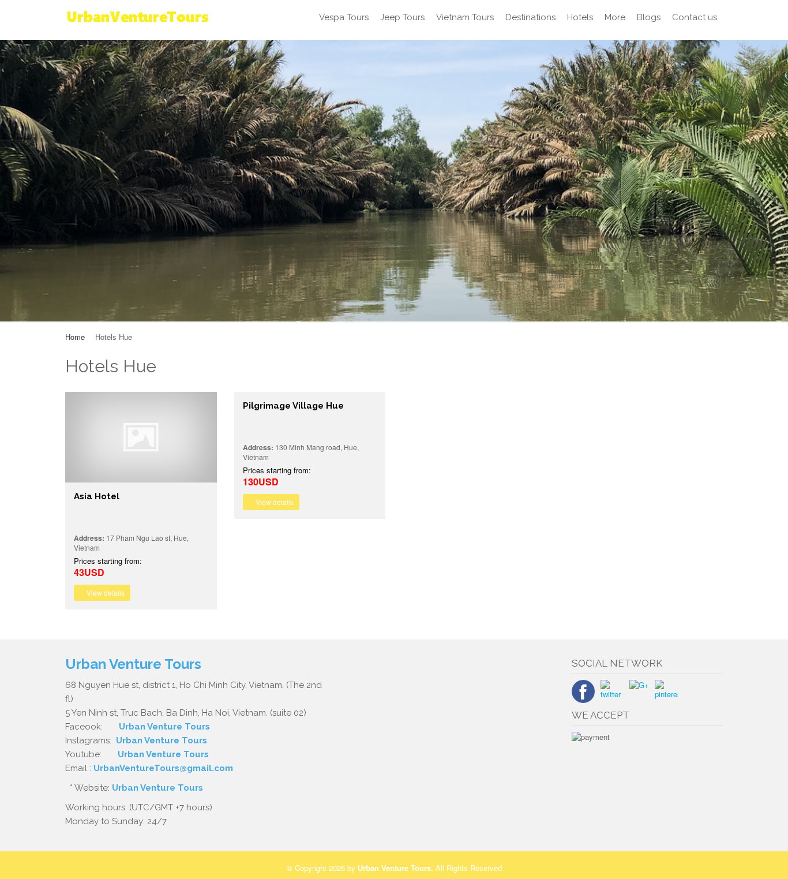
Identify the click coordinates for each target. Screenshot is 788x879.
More (615, 17)
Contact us (694, 17)
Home (75, 336)
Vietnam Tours (465, 17)
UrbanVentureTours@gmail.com (163, 768)
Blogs (649, 17)
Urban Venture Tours (164, 726)
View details (105, 592)
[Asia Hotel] (141, 437)
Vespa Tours (344, 17)
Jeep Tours (402, 17)
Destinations (530, 17)
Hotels (580, 17)
